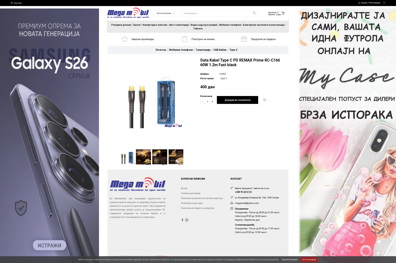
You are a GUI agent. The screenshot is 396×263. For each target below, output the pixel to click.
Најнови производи (142, 39)
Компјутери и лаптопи (155, 25)
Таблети (197, 29)
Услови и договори (190, 193)
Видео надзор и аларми (204, 25)
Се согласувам (309, 259)
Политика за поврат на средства (197, 208)
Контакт (18, 3)
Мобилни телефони (230, 25)
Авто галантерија (179, 25)
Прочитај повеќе (290, 259)
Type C (234, 49)
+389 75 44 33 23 (243, 192)
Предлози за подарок (263, 39)
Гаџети (137, 25)
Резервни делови (121, 25)
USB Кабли (220, 49)
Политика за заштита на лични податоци (202, 198)
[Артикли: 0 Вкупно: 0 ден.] (283, 13)
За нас (184, 188)
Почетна (161, 49)
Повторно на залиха (203, 39)
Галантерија (203, 49)
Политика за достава (191, 203)
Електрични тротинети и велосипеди (263, 25)
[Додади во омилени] (264, 100)
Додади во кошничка (237, 99)
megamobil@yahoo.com (247, 203)
